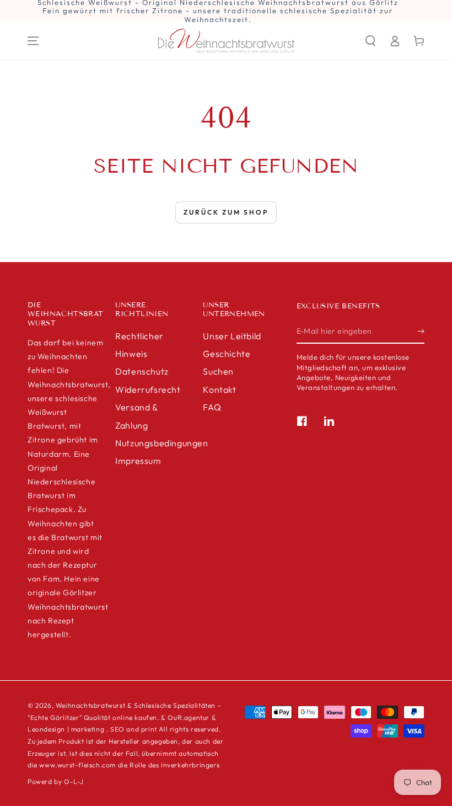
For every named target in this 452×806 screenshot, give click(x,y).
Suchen (218, 371)
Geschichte (226, 353)
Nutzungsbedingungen (161, 443)
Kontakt (219, 389)
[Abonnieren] (420, 331)
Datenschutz (142, 371)
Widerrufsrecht (147, 389)
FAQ (212, 407)
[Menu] (33, 41)
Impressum (138, 460)
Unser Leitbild (232, 335)
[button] (370, 41)
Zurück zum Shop (226, 212)
